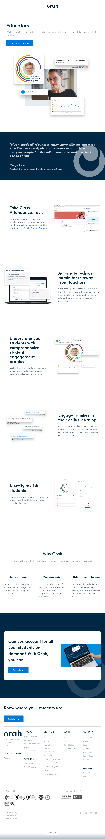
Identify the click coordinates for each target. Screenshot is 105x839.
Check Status (29, 767)
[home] (52, 6)
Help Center (88, 776)
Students (47, 744)
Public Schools (49, 770)
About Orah (88, 741)
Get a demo (18, 670)
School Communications (30, 749)
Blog (65, 737)
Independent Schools (52, 759)
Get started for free (20, 43)
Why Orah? (88, 737)
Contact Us (87, 752)
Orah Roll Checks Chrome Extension (30, 227)
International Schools (52, 762)
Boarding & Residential (49, 750)
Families (47, 741)
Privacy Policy (11, 812)
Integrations (28, 763)
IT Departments (50, 755)
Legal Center (88, 756)
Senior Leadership (51, 774)
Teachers (47, 737)
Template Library (71, 748)
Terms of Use (11, 815)
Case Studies (69, 744)
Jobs (85, 744)
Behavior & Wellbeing (32, 743)
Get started (13, 718)
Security (86, 748)
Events (66, 741)
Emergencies (29, 739)
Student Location (30, 736)
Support (86, 772)
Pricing (86, 759)
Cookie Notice (11, 817)
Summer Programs (51, 766)
